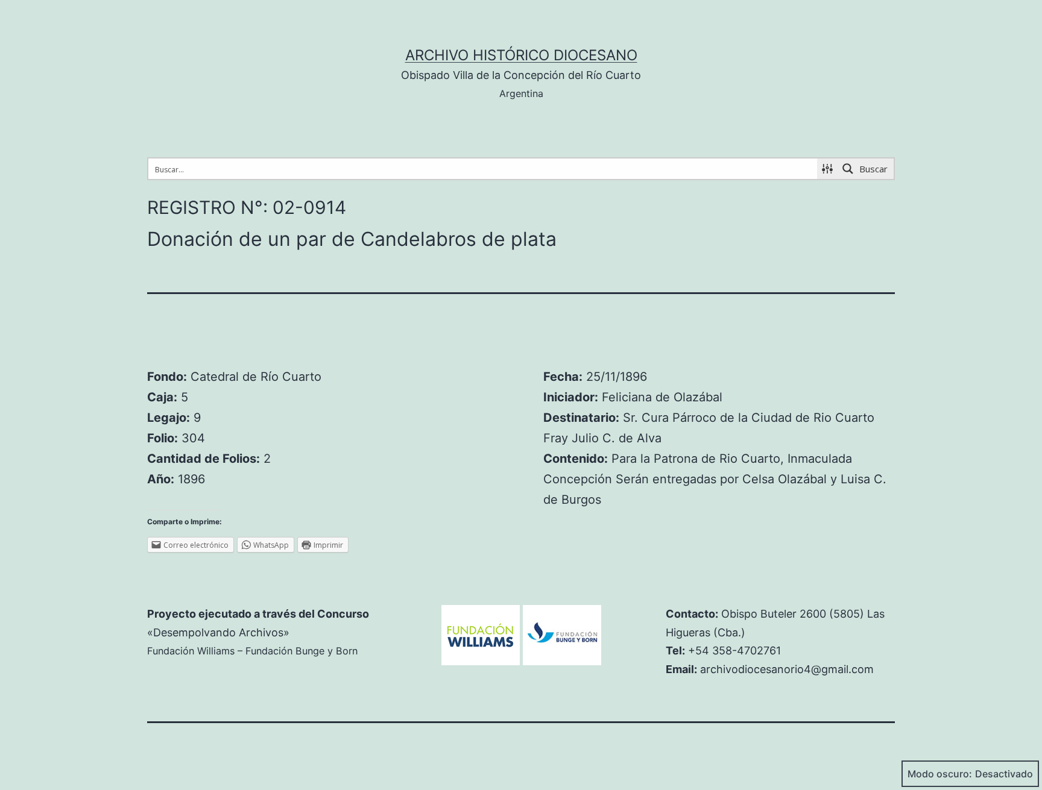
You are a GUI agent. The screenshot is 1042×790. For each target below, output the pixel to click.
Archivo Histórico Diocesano (521, 55)
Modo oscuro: (940, 774)
